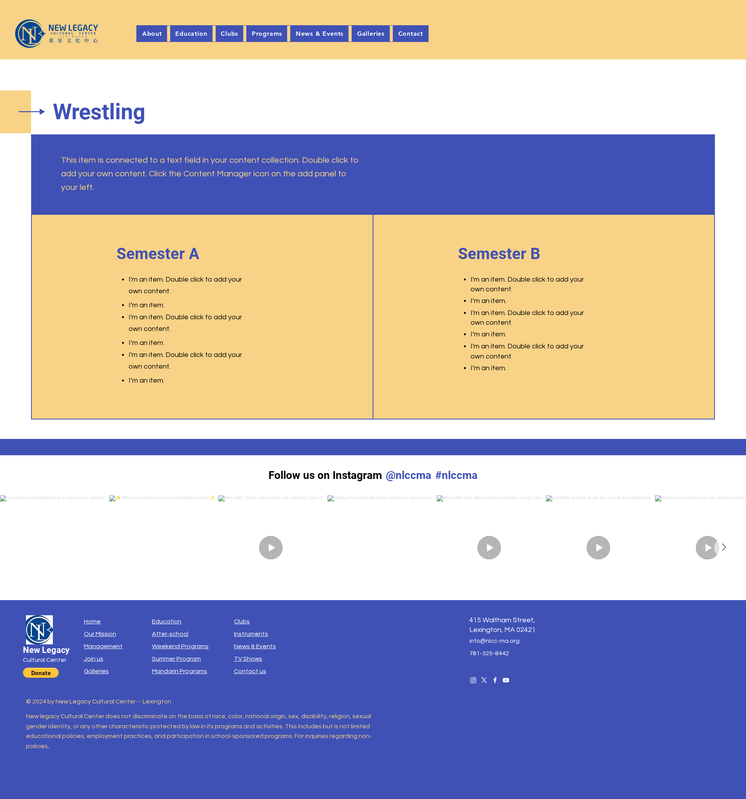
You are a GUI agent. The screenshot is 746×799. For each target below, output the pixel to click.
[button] (230, 34)
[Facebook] (495, 680)
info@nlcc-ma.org (494, 641)
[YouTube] (506, 680)
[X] (484, 680)
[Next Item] (724, 547)
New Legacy (46, 650)
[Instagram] (473, 680)
